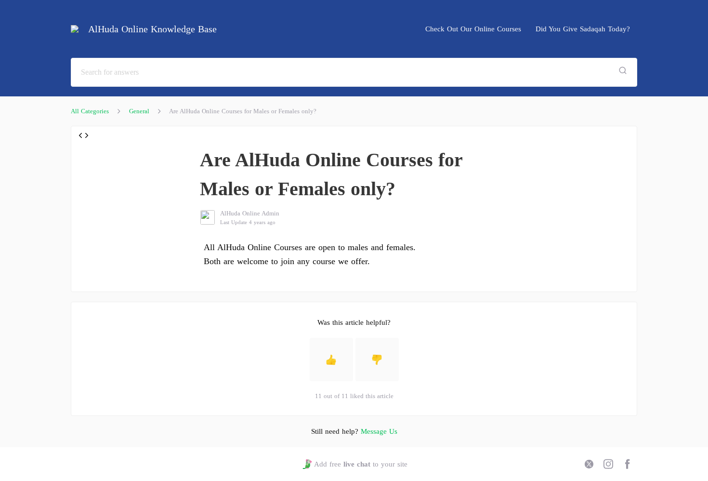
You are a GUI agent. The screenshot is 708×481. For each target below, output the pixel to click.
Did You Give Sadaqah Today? (583, 29)
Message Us (379, 431)
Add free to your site (360, 464)
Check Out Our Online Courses (473, 29)
